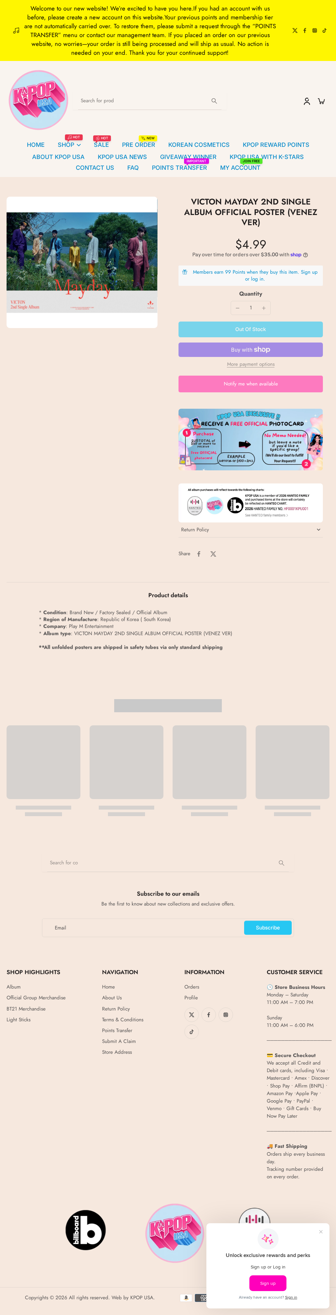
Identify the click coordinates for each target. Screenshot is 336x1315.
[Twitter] (295, 30)
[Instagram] (315, 30)
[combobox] (168, 863)
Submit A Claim (119, 1041)
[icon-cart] (321, 101)
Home (108, 987)
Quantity (250, 293)
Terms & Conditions (122, 1019)
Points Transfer (117, 1030)
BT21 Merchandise (26, 1009)
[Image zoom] (82, 262)
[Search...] (214, 101)
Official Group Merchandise (36, 997)
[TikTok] (324, 30)
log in (257, 279)
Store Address (117, 1052)
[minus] (237, 308)
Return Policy (116, 1009)
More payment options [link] (251, 365)
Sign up (309, 272)
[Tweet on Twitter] (213, 554)
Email (60, 927)
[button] (250, 329)
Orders (191, 987)
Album (14, 987)
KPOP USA (141, 1297)
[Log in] (306, 101)
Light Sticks (19, 1019)
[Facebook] (305, 30)
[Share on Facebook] (199, 554)
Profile (191, 997)
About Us (112, 997)
